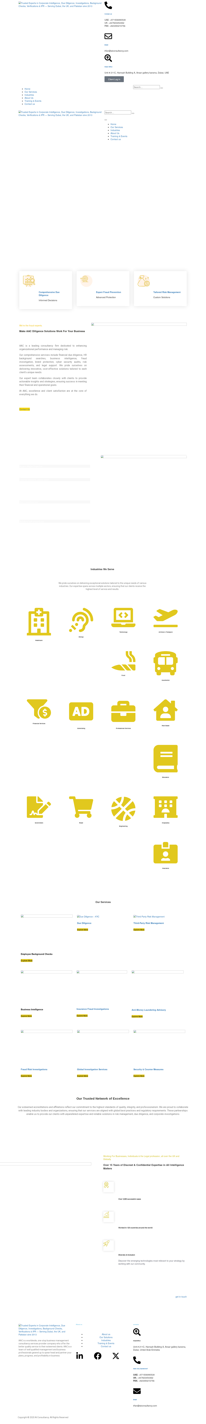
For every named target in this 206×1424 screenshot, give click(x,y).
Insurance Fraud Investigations (93, 1008)
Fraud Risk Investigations (34, 1069)
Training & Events (33, 100)
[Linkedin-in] (79, 1356)
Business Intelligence (32, 1009)
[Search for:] (146, 87)
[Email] (108, 36)
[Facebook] (97, 1356)
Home (27, 88)
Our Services (31, 91)
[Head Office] (108, 58)
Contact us (108, 14)
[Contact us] (108, 5)
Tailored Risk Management (167, 292)
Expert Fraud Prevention (108, 292)
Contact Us (24, 409)
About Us (29, 97)
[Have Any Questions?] (137, 1360)
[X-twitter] (116, 1356)
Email (106, 45)
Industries (29, 94)
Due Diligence (84, 923)
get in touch (181, 1296)
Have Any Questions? (140, 1369)
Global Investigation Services (92, 1069)
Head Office (108, 67)
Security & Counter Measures (148, 1069)
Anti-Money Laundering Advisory (149, 1009)
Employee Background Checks (36, 953)
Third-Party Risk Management (148, 923)
